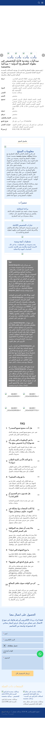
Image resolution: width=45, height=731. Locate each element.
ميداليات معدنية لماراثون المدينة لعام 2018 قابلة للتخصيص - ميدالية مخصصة (10, 700)
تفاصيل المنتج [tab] (22, 141)
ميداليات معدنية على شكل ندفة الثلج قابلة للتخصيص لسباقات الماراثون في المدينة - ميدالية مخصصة (33, 703)
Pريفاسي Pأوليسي (8, 714)
